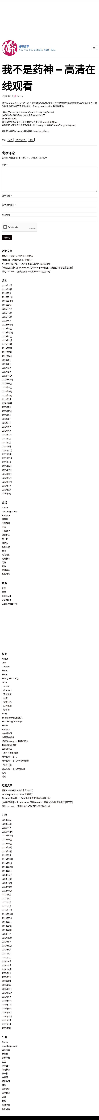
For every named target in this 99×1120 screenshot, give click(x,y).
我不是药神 (20, 139)
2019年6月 (7, 426)
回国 (4, 527)
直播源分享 (7, 749)
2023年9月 (7, 348)
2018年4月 (7, 481)
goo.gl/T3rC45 (9, 118)
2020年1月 (7, 399)
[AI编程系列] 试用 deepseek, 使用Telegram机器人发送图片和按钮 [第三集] (37, 267)
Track (5, 725)
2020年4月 (7, 387)
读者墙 (6, 709)
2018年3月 (7, 485)
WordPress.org (9, 603)
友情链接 (7, 694)
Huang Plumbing (10, 678)
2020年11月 (7, 375)
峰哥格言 (6, 535)
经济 (4, 550)
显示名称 (7, 195)
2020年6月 (7, 383)
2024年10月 (7, 332)
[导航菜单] (94, 48)
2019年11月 (7, 407)
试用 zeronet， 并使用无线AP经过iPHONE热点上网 (26, 271)
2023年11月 (7, 344)
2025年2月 (7, 316)
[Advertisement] (49, 19)
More (4, 682)
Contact (6, 666)
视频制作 (6, 570)
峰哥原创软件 (8, 737)
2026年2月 (7, 289)
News (4, 713)
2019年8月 (7, 419)
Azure (5, 507)
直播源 (5, 542)
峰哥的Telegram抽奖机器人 (15, 741)
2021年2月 (6, 371)
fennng (20, 96)
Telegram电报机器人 (12, 717)
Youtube (6, 515)
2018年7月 (7, 470)
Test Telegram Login (12, 721)
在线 (10, 139)
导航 (5, 698)
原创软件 (6, 523)
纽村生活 (6, 546)
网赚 (4, 562)
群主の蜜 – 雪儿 (9, 756)
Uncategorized (9, 511)
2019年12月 (7, 403)
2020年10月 (7, 379)
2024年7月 (7, 336)
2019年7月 (7, 423)
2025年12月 (7, 297)
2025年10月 (7, 301)
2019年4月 (7, 434)
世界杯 (5, 519)
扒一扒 (5, 539)
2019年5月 (7, 430)
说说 (4, 776)
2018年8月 (7, 466)
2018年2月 (7, 489)
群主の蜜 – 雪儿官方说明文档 (15, 760)
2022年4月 (7, 356)
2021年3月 (6, 367)
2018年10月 (7, 458)
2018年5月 (7, 478)
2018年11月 (7, 454)
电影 (31, 139)
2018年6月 (7, 474)
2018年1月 (6, 493)
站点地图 (7, 705)
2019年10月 (7, 411)
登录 (4, 592)
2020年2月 (7, 395)
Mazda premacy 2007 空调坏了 (17, 259)
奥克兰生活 (7, 733)
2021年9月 (6, 360)
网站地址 (6, 214)
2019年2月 (6, 442)
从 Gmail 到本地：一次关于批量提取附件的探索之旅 (26, 263)
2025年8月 (7, 305)
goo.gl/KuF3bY (50, 122)
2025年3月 (7, 312)
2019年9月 (6, 415)
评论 (5, 165)
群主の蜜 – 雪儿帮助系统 (13, 768)
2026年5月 (7, 285)
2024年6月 (7, 340)
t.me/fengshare (41, 131)
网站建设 (6, 554)
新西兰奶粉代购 (9, 745)
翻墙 (4, 566)
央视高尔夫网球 (10, 753)
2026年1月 (7, 293)
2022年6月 (7, 352)
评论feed (6, 599)
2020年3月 (7, 391)
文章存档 (7, 702)
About (5, 658)
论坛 (4, 772)
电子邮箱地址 (9, 205)
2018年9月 (7, 462)
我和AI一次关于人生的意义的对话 (17, 255)
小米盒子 (6, 531)
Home (5, 670)
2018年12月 (7, 450)
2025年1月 (7, 320)
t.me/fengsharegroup (65, 125)
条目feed (6, 596)
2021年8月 (7, 364)
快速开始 (7, 764)
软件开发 (6, 574)
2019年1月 (6, 446)
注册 (4, 588)
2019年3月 (6, 438)
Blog (4, 662)
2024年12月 (7, 324)
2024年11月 (7, 328)
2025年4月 (7, 308)
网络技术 (6, 558)
